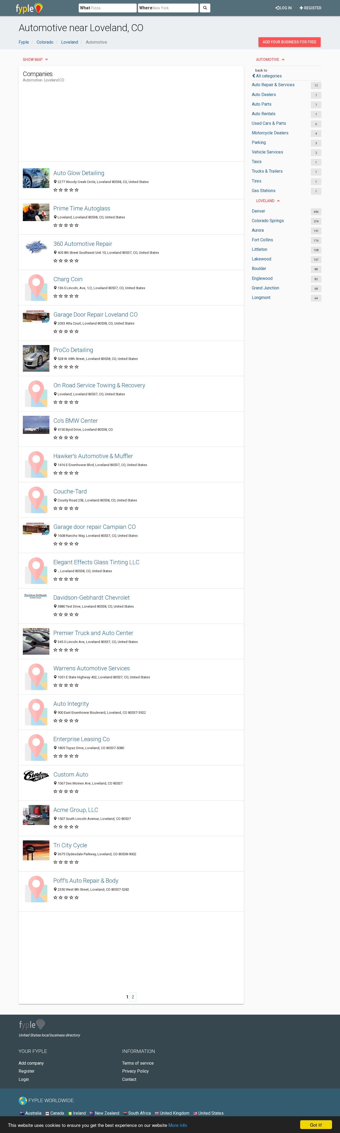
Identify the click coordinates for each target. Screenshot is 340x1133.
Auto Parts (261, 104)
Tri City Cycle (70, 845)
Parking (259, 142)
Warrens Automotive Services (91, 668)
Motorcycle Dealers (270, 132)
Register (312, 8)
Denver (258, 211)
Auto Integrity (71, 703)
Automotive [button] (267, 59)
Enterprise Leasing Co (81, 739)
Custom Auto (70, 774)
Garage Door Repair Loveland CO (95, 314)
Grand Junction (265, 287)
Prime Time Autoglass (81, 208)
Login (24, 1079)
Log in (285, 8)
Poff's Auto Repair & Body (85, 880)
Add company (31, 1063)
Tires (256, 181)
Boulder (259, 268)
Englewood (262, 278)
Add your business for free (289, 42)
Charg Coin (68, 279)
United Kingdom (174, 1113)
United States (210, 1113)
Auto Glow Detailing (78, 172)
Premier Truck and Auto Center (93, 632)
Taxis (257, 161)
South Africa (139, 1113)
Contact (129, 1079)
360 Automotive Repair (82, 243)
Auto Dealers (264, 94)
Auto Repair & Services (273, 84)
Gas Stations (263, 190)
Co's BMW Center (75, 420)
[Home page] (29, 8)
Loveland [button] (265, 201)
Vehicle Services (267, 152)
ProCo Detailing (73, 349)
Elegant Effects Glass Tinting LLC (96, 562)
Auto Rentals (263, 113)
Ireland (79, 1113)
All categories (269, 75)
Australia (32, 1113)
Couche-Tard (70, 491)
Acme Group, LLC (75, 809)
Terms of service (138, 1063)
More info (177, 1125)
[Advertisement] (119, 124)
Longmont (261, 297)
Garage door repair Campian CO (94, 526)
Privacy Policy (135, 1071)
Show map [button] (32, 59)
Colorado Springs (268, 220)
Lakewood (261, 259)
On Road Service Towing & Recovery (99, 385)
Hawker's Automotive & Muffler (93, 456)
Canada (56, 1113)
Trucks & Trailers (267, 171)
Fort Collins (262, 239)
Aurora (258, 230)
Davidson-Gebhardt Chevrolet (91, 597)
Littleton (259, 249)
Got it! (316, 1124)
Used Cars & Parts (269, 123)
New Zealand (106, 1113)
